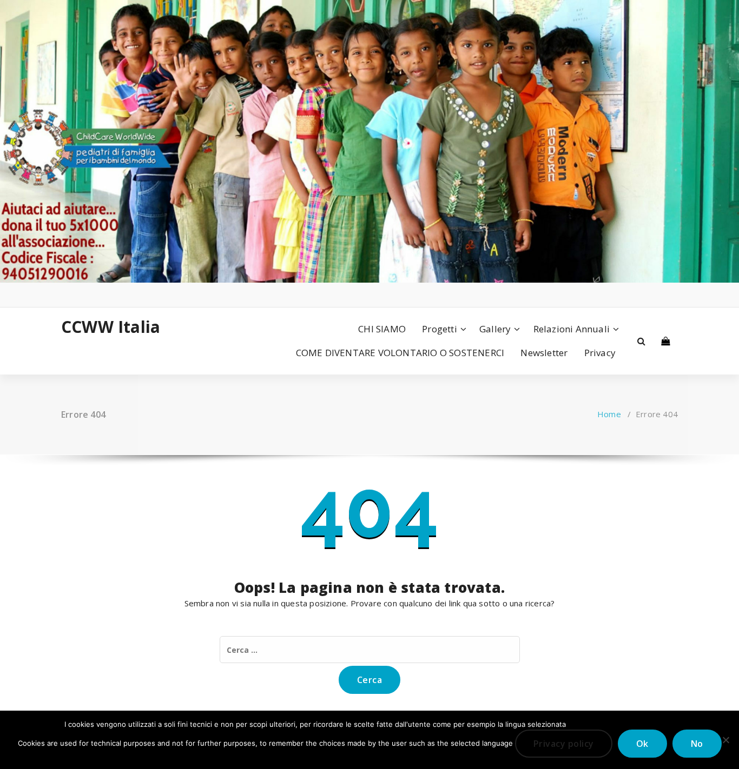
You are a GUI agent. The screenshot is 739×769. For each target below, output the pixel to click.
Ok (642, 744)
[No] (725, 739)
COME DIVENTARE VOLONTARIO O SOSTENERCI (400, 352)
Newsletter (544, 352)
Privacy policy (563, 744)
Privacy (600, 352)
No (697, 744)
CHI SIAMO (382, 329)
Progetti (439, 329)
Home (609, 414)
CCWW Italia (110, 327)
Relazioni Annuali (571, 329)
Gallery (495, 329)
